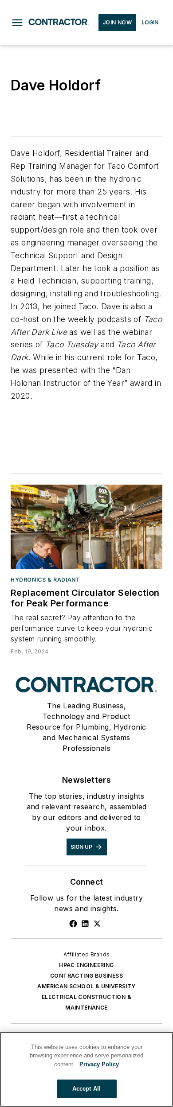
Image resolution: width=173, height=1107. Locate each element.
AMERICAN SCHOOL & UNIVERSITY (86, 986)
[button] (17, 22)
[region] (86, 1069)
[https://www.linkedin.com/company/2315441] (85, 923)
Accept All (86, 1088)
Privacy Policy (99, 1064)
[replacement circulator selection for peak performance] (86, 527)
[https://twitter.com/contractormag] (97, 923)
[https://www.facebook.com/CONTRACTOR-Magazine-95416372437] (73, 923)
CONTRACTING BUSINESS (86, 975)
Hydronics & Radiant (45, 579)
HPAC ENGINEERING (86, 965)
